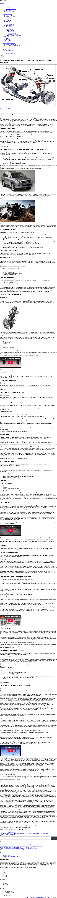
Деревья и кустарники (11, 16)
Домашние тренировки (11, 44)
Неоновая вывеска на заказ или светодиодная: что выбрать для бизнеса (17, 844)
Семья (7, 38)
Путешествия (7, 40)
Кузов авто (8, 10)
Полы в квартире (12, 33)
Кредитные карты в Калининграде (8, 834)
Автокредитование (10, 53)
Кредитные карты (10, 50)
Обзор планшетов (10, 24)
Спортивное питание (11, 48)
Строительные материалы (14, 35)
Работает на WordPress (29, 897)
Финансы (6, 49)
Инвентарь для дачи (10, 17)
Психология (8, 39)
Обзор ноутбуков (10, 22)
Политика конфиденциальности (10, 856)
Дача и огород (7, 14)
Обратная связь (6, 855)
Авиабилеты (9, 41)
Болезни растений (10, 15)
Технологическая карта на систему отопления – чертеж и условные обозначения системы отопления (24, 833)
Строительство (9, 29)
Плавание (8, 46)
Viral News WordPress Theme (42, 897)
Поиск (1, 835)
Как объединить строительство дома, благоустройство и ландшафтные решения (19, 849)
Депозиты (8, 51)
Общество (6, 36)
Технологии (6, 21)
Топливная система (10, 11)
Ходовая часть (9, 12)
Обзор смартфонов (10, 25)
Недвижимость (7, 26)
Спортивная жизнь (9, 43)
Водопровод (11, 30)
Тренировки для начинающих (13, 45)
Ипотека (8, 28)
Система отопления (13, 34)
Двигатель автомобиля (11, 9)
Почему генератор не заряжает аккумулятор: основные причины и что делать (18, 848)
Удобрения (8, 20)
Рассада (7, 19)
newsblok (2, 3)
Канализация (11, 31)
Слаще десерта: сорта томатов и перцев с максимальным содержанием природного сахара (21, 846)
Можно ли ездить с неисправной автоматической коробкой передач (16, 847)
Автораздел (6, 7)
